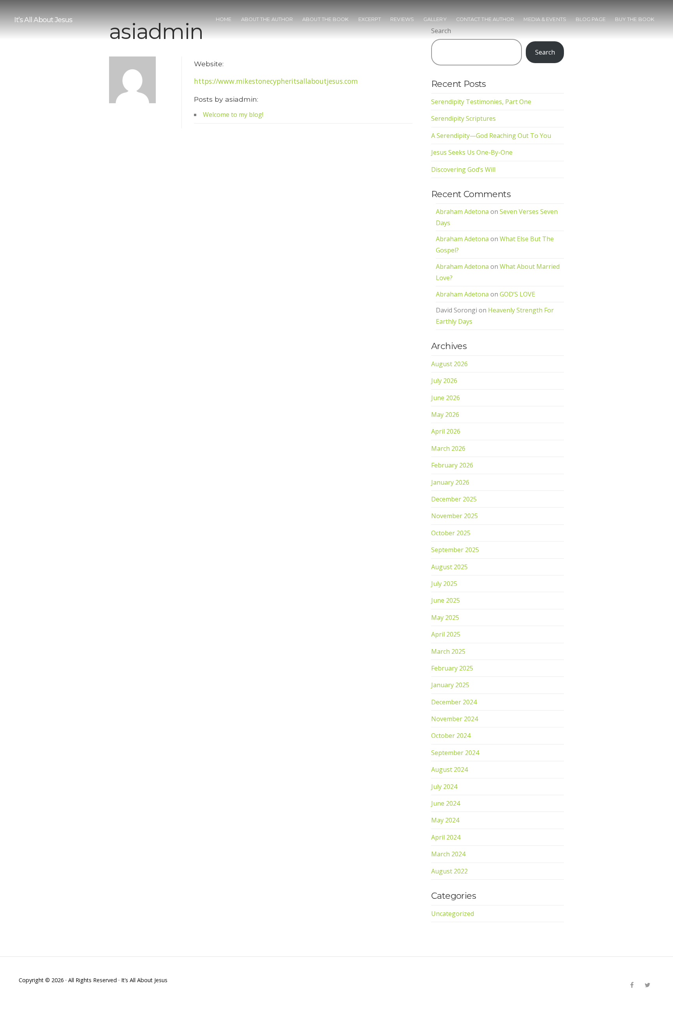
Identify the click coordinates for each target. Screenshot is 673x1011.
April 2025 (445, 634)
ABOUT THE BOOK (325, 19)
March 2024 (448, 854)
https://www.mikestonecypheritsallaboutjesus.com (276, 81)
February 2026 (452, 465)
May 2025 (445, 617)
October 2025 (450, 533)
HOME (223, 19)
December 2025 (454, 499)
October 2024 (450, 735)
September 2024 (455, 752)
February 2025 (452, 668)
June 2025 (445, 600)
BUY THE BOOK (634, 19)
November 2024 (454, 719)
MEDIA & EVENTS (544, 19)
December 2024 (454, 702)
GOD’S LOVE (517, 294)
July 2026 (444, 380)
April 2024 (445, 837)
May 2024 (445, 820)
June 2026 (445, 397)
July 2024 (444, 786)
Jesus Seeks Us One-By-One (472, 152)
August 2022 (449, 871)
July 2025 (444, 583)
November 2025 (454, 516)
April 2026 (445, 431)
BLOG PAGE (591, 19)
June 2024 (445, 803)
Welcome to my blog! (233, 114)
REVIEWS (402, 19)
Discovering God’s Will (463, 169)
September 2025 (455, 549)
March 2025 (448, 651)
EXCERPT (369, 19)
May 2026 (445, 414)
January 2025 (450, 685)
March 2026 (448, 448)
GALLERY (435, 19)
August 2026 (449, 364)
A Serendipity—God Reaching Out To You (491, 135)
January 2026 (450, 482)
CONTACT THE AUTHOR (485, 19)
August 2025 (449, 567)
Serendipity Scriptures (463, 118)
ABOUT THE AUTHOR (267, 19)
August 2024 (449, 769)
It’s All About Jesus (43, 20)
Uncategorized (452, 913)
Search (545, 52)
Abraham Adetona (462, 211)
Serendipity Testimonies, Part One (481, 101)
